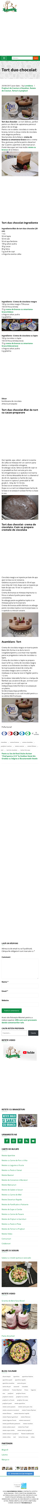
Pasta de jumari (8, 1336)
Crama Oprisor (17, 1390)
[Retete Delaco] (20, 1122)
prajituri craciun (6, 746)
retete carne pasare (9, 1407)
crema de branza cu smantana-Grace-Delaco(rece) (17, 344)
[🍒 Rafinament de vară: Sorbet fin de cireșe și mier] (3, 1468)
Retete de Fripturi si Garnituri (14, 1219)
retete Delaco (31, 746)
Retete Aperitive (8, 1155)
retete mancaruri (24, 1420)
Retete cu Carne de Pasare (13, 1214)
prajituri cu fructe (8, 1400)
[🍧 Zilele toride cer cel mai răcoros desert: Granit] (36, 1468)
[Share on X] (16, 733)
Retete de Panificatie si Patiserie (15, 1204)
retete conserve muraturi (11, 1410)
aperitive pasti (7, 1380)
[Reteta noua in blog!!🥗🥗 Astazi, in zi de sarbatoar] (10, 1468)
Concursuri (6, 1239)
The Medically (26, 1503)
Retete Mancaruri (9, 1185)
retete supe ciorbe (9, 1430)
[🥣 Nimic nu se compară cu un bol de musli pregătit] (32, 1468)
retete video (7, 1437)
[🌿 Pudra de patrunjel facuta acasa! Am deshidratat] (18, 1468)
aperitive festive (27, 1376)
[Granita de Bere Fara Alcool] (19, 1317)
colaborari (6, 1390)
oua (4, 1393)
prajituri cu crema (22, 1397)
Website (5, 1000)
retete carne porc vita (25, 1407)
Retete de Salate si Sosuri (12, 1190)
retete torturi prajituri (24, 1430)
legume (33, 1390)
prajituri (10, 1393)
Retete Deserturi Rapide (12, 1199)
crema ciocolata (27, 742)
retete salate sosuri (9, 1427)
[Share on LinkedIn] (22, 733)
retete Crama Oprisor (29, 1410)
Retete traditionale (27, 1434)
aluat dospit (7, 1376)
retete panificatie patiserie (11, 1424)
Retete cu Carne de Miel (11, 1194)
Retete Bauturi (8, 1175)
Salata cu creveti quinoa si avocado (16, 1258)
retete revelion (28, 1424)
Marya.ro (5, 1459)
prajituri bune (20, 1393)
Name (5, 982)
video (33, 1437)
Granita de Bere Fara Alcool (13, 1301)
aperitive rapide (20, 1380)
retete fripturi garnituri (10, 1417)
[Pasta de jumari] (19, 1352)
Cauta (33, 1033)
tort (2, 750)
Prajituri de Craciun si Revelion (15, 88)
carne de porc (21, 1383)
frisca (26, 1390)
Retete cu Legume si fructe (13, 1165)
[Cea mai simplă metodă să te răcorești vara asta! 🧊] (14, 1468)
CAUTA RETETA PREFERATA (13, 1028)
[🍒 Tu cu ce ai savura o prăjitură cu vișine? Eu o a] (21, 1468)
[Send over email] (28, 733)
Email (5, 991)
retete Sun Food (23, 1427)
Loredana (28, 85)
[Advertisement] (20, 33)
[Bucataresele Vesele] (10, 6)
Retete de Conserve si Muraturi (15, 1180)
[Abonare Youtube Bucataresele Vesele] (20, 1052)
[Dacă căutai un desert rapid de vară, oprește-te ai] (25, 1468)
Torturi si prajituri (20, 90)
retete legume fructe (9, 1420)
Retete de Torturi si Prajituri (13, 1229)
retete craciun (19, 746)
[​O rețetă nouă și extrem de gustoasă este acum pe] (29, 1468)
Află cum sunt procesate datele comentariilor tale (19, 1021)
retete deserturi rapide (21, 1413)
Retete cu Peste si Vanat (12, 1170)
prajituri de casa (22, 1400)
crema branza (14, 742)
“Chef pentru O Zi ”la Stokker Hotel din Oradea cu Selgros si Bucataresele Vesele (19, 757)
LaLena (5, 1454)
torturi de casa (25, 750)
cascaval (16, 1386)
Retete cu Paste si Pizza (11, 1224)
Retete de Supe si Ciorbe (12, 1209)
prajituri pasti (7, 1403)
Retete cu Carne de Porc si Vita (14, 1160)
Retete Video (7, 1234)
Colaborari (6, 1243)
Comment (6, 957)
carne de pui (7, 1386)
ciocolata (4, 742)
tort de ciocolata (12, 750)
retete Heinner (25, 1417)
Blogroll (5, 1450)
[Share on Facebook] (4, 733)
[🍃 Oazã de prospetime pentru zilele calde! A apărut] (7, 1468)
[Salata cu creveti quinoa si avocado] (19, 1274)
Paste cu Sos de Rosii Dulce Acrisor (17, 753)
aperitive (16, 1376)
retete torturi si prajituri (11, 1434)
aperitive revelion (8, 1383)
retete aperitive (20, 1403)
